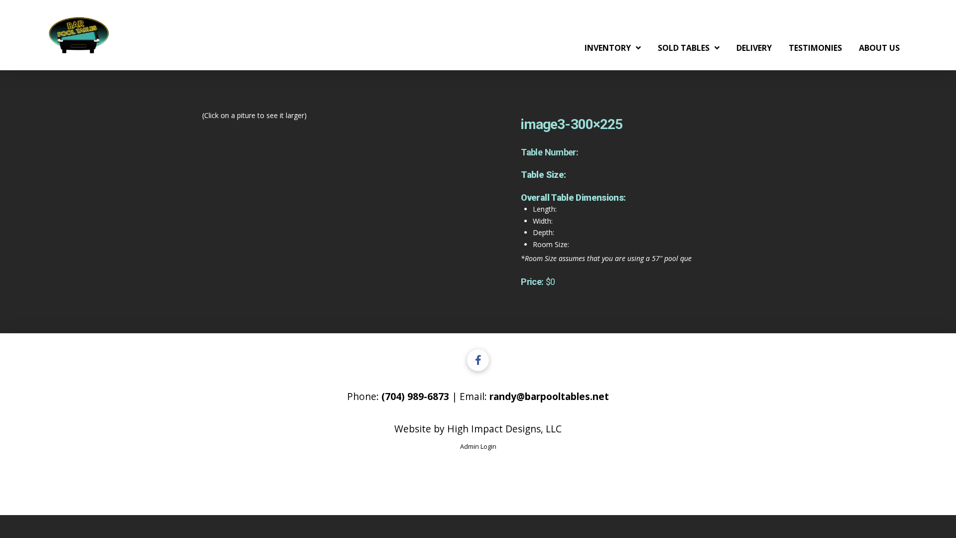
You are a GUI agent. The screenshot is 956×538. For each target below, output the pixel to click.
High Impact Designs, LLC (504, 428)
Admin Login (478, 446)
